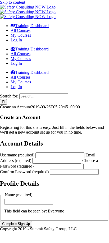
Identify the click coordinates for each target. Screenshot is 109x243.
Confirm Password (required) (24, 171)
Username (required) (17, 155)
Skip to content (12, 2)
